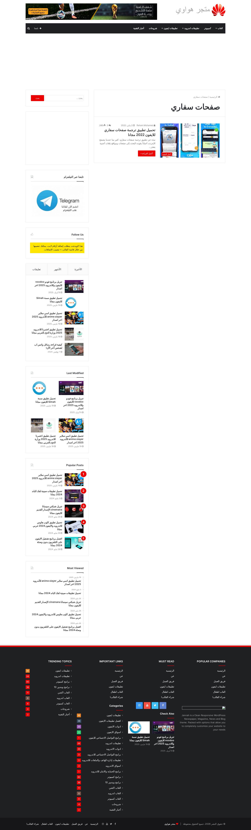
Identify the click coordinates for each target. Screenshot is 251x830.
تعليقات (36, 269)
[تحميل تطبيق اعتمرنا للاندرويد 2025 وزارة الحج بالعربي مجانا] (74, 334)
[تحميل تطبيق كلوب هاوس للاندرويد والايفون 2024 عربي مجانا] (74, 527)
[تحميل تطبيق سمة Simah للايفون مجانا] (74, 302)
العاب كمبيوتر (114, 798)
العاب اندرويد (114, 793)
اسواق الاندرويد (113, 765)
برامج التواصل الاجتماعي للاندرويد (104, 754)
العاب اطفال (219, 691)
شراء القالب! (218, 697)
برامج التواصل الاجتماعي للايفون (105, 737)
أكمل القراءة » (147, 153)
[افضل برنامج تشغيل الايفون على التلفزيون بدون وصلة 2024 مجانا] (74, 543)
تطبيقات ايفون (171, 28)
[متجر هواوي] (200, 9)
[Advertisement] (125, 61)
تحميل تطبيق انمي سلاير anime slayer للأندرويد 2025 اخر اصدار (47, 316)
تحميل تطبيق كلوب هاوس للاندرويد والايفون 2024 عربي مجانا (47, 525)
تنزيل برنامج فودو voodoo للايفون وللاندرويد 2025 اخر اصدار (48, 285)
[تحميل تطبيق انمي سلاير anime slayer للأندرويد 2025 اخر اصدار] (74, 318)
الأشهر (57, 269)
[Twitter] (155, 705)
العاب (220, 28)
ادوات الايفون (114, 726)
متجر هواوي (169, 823)
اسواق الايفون (114, 732)
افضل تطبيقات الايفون (110, 720)
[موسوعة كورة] (91, 11)
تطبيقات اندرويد (191, 28)
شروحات (153, 28)
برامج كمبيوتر (114, 777)
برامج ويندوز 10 (113, 782)
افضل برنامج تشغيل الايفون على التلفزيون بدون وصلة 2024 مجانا (48, 542)
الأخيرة (78, 269)
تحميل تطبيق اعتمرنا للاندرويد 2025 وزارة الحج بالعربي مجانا (45, 439)
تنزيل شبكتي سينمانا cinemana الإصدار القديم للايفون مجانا (49, 509)
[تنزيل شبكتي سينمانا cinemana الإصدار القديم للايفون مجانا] (74, 511)
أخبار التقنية (138, 28)
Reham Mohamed (145, 125)
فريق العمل (219, 681)
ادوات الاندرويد (113, 748)
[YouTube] (147, 705)
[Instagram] (139, 705)
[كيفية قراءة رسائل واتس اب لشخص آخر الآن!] (74, 349)
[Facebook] (162, 705)
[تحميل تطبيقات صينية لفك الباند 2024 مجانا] (74, 495)
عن (223, 676)
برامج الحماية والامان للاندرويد (106, 771)
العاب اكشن (115, 787)
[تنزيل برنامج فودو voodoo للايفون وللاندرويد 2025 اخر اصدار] (74, 286)
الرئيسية (214, 96)
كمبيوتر (207, 28)
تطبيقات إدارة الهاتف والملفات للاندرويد (101, 760)
